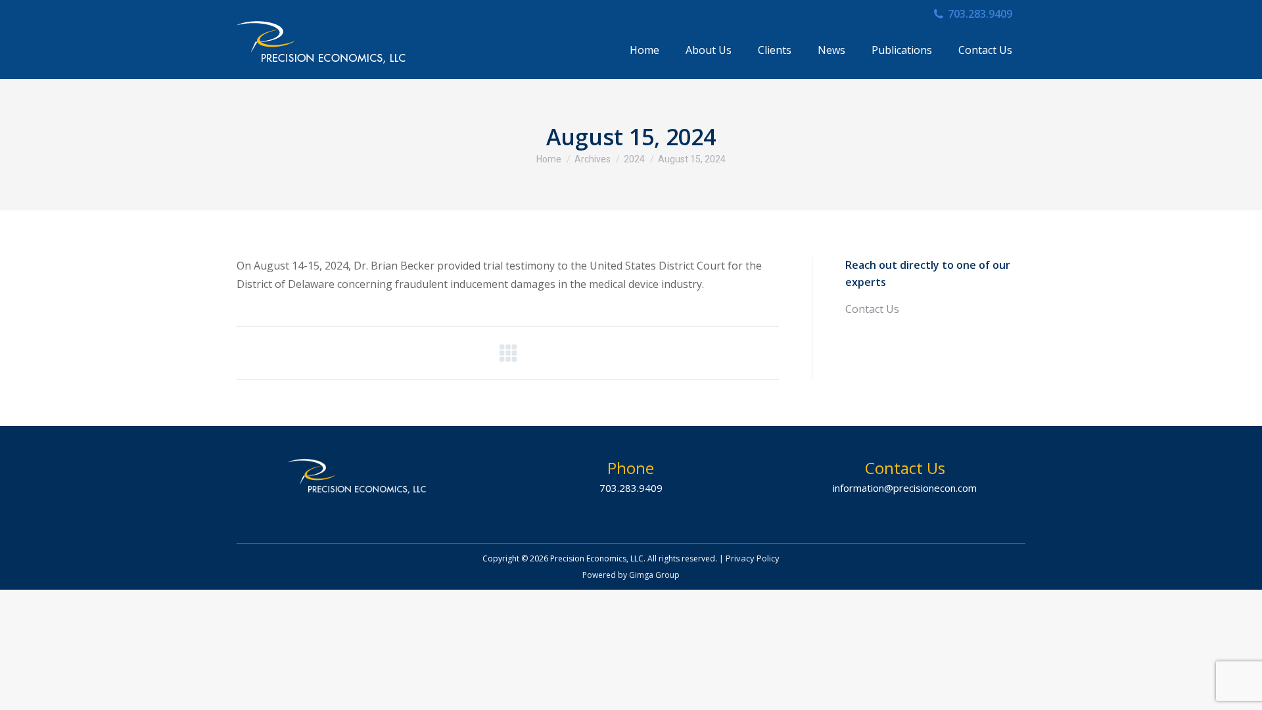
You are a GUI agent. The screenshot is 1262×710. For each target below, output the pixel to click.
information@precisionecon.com (905, 487)
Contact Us (872, 309)
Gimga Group (654, 574)
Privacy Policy (753, 558)
